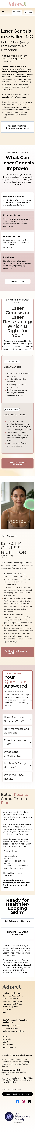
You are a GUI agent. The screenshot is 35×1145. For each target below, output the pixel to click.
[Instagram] (24, 1102)
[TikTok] (30, 1102)
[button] (2, 12)
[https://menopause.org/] (17, 1117)
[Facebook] (18, 1102)
